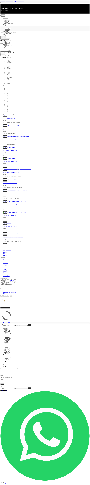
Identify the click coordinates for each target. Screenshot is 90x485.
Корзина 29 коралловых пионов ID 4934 (11, 172)
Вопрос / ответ (17, 1)
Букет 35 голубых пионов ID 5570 (10, 226)
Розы (4, 344)
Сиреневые (7, 42)
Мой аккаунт (5, 263)
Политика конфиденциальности (9, 292)
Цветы (4, 24)
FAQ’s (4, 254)
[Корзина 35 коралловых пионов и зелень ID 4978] (17, 233)
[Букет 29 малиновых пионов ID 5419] (16, 136)
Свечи (6, 47)
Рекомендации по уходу (8, 260)
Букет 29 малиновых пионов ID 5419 (10, 139)
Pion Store (2, 32)
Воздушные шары (9, 45)
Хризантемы (8, 33)
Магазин (5, 265)
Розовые (7, 349)
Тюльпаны (7, 29)
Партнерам (5, 261)
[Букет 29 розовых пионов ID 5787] (9, 158)
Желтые (7, 351)
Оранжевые (7, 43)
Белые (6, 36)
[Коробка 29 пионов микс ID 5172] (14, 179)
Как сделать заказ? (7, 250)
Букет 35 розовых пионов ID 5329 (10, 204)
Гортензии (7, 30)
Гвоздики (7, 342)
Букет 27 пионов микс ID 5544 (9, 118)
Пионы (6, 25)
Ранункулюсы (8, 28)
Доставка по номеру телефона (9, 259)
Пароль (2, 379)
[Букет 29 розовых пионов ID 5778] (9, 147)
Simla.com (4, 483)
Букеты (6, 19)
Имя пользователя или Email (6, 377)
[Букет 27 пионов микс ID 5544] (13, 115)
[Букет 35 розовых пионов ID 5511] (14, 212)
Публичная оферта (7, 293)
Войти (2, 384)
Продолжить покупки (5, 307)
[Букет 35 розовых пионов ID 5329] (14, 201)
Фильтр (3, 37)
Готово (1, 43)
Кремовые (7, 37)
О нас (4, 253)
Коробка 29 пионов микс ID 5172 (10, 183)
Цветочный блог (6, 255)
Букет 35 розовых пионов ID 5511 (10, 215)
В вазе (6, 22)
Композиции (5, 18)
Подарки (5, 44)
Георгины (7, 26)
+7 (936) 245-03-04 (10, 280)
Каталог (22, 1)
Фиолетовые (8, 350)
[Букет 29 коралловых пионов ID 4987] (17, 125)
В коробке (7, 20)
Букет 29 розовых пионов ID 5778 (10, 150)
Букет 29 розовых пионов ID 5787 (10, 161)
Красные (7, 35)
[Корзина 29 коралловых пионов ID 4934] (17, 169)
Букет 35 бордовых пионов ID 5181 (10, 193)
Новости (5, 252)
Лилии (6, 31)
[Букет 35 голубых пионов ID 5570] (7, 223)
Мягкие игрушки (9, 46)
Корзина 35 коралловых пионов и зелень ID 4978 (13, 237)
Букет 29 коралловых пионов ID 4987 (11, 129)
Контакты (2, 1)
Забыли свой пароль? (13, 381)
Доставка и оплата (9, 1)
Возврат (4, 264)
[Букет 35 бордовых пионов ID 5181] (15, 190)
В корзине (7, 21)
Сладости (7, 49)
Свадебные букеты (9, 23)
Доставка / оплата (6, 248)
